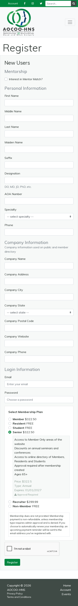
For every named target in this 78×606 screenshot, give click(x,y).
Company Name (15, 259)
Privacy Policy (15, 593)
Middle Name (13, 111)
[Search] (74, 3)
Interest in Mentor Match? (26, 79)
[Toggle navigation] (70, 22)
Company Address (17, 274)
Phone (9, 225)
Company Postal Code (19, 321)
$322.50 (24, 419)
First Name (12, 96)
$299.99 (25, 502)
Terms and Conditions (19, 597)
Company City (14, 290)
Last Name (12, 127)
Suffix (8, 158)
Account (65, 590)
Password (11, 392)
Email (8, 377)
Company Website (17, 336)
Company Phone (15, 352)
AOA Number (13, 194)
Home (67, 585)
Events (66, 594)
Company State (15, 305)
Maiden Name (14, 142)
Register (12, 562)
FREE (23, 423)
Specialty (11, 209)
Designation (12, 173)
